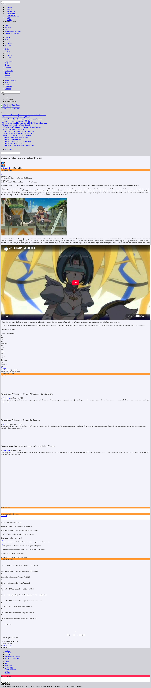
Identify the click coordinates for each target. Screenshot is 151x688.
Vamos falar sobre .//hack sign (13, 129)
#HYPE (7, 673)
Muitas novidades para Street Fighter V (15, 117)
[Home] (10, 109)
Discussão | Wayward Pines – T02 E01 (15, 137)
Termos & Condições (12, 33)
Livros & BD (9, 71)
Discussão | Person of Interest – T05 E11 (16, 121)
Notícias (8, 45)
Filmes (7, 37)
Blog (6, 671)
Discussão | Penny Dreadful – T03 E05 (15, 139)
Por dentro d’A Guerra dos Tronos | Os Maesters (18, 131)
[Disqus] (75, 480)
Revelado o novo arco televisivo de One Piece (18, 133)
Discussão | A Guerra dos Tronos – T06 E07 (17, 141)
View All (4, 516)
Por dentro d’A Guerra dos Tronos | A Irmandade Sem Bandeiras (24, 115)
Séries (7, 49)
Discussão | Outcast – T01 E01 (12, 143)
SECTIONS (8, 149)
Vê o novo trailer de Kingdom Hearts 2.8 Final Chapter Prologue (24, 123)
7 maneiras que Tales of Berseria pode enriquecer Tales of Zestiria (28, 446)
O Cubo (7, 25)
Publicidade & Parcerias (13, 31)
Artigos (7, 39)
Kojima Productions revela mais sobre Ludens (18, 145)
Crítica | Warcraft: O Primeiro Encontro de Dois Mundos (21, 127)
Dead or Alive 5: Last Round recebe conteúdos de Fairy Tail (22, 119)
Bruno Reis (6, 168)
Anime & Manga (10, 80)
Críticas (7, 41)
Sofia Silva (6, 398)
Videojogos (9, 61)
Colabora (8, 29)
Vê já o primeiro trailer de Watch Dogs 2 (16, 125)
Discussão (8, 43)
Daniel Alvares (8, 645)
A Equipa (8, 27)
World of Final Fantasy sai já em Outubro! (16, 135)
